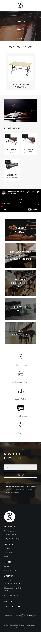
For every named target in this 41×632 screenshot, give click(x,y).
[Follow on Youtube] (19, 606)
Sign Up (20, 475)
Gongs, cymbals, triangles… (12, 538)
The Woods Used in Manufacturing (20, 255)
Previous (2, 72)
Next (39, 72)
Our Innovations (20, 332)
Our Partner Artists (20, 308)
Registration (7, 549)
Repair (6, 556)
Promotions (20, 21)
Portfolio (6, 566)
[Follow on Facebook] (6, 606)
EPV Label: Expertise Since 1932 (20, 283)
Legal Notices (31, 625)
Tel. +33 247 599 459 (11, 595)
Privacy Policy (20, 628)
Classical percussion (10, 531)
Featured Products (21, 229)
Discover (20, 29)
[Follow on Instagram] (13, 606)
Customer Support (10, 552)
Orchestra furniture (10, 535)
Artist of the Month (10, 570)
